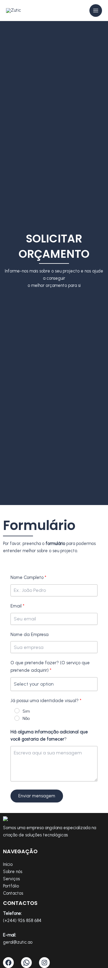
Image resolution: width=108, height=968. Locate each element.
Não (26, 718)
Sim (26, 711)
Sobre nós (12, 871)
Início (8, 864)
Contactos (13, 893)
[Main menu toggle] (95, 10)
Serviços (11, 878)
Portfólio (11, 886)
